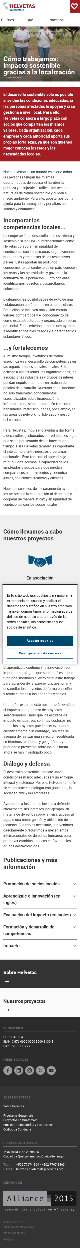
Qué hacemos (34, 22)
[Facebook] (7, 1071)
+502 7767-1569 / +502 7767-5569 (40, 1164)
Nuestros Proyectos (57, 22)
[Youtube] (51, 1071)
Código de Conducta (17, 1129)
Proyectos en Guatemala (20, 1120)
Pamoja (8, 1239)
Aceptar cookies (40, 640)
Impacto (11, 946)
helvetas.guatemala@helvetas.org (40, 1169)
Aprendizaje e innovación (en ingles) (31, 899)
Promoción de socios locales (31, 884)
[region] (40, 624)
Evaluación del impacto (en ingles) (37, 915)
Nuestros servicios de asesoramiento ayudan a (39, 488)
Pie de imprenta (14, 1233)
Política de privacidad (19, 1227)
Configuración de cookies (40, 653)
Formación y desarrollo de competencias (28, 930)
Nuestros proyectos (24, 1001)
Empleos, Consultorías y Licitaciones (28, 1125)
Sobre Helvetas (20, 972)
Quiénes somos (7, 22)
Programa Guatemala (18, 1115)
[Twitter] (40, 1071)
